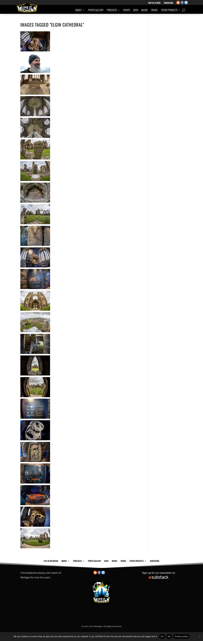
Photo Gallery (95, 10)
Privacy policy (181, 636)
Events (126, 10)
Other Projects (169, 10)
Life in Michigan (51, 560)
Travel (154, 10)
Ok (162, 636)
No (169, 636)
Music (144, 10)
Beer (135, 10)
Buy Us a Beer (154, 3)
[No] (199, 636)
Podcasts (112, 10)
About (78, 10)
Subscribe (168, 3)
